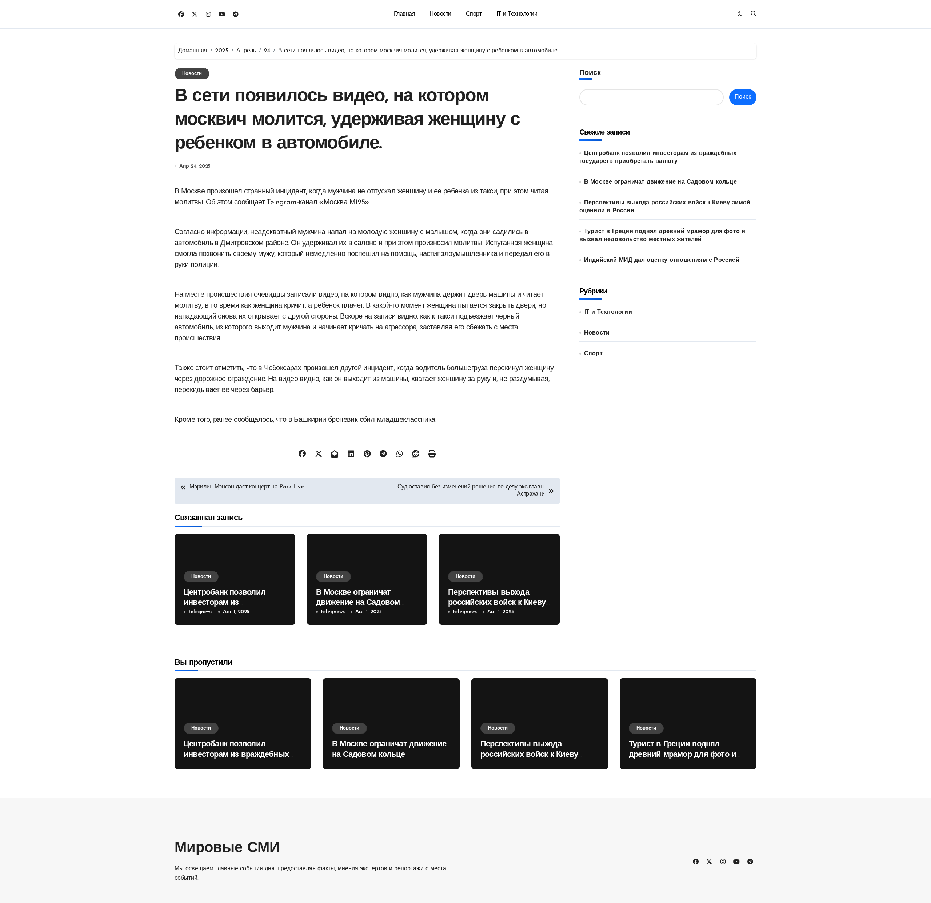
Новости (440, 14)
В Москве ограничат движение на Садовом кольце (358, 603)
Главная (404, 14)
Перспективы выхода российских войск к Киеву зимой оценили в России (497, 603)
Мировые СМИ (227, 848)
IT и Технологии (517, 14)
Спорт (474, 14)
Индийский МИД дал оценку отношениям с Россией (661, 260)
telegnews (200, 612)
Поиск (590, 73)
